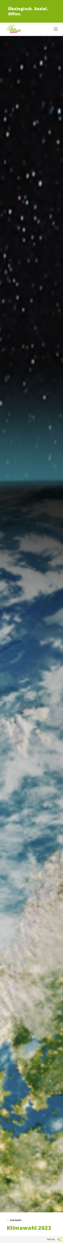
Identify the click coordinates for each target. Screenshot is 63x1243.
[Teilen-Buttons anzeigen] (59, 1239)
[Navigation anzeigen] (56, 29)
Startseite (15, 1220)
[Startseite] (13, 29)
